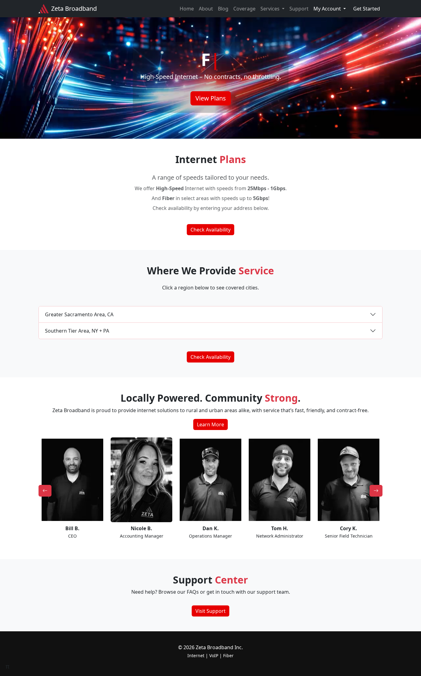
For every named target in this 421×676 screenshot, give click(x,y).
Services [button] (270, 8)
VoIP (213, 655)
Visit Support (210, 611)
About (206, 8)
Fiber (228, 655)
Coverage (244, 8)
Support (299, 8)
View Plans (210, 98)
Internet (195, 655)
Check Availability (210, 229)
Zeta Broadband (74, 8)
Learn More (210, 424)
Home (187, 8)
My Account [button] (327, 8)
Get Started (366, 8)
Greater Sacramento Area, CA (79, 314)
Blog (223, 8)
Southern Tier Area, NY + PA (77, 330)
